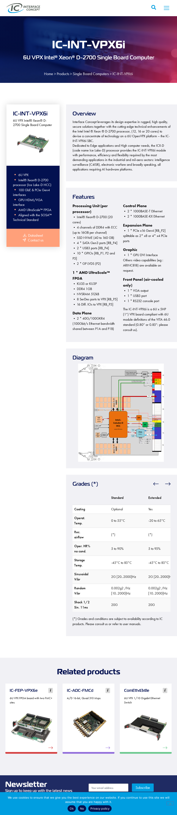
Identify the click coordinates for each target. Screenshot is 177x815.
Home (48, 73)
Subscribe (143, 787)
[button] (167, 8)
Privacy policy (99, 808)
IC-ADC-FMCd (80, 690)
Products (63, 73)
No (82, 808)
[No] (170, 803)
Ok (72, 808)
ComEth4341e (136, 690)
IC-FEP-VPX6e (24, 690)
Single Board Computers (91, 73)
